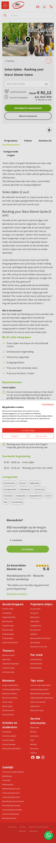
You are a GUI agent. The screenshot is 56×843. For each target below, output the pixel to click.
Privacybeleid (48, 404)
